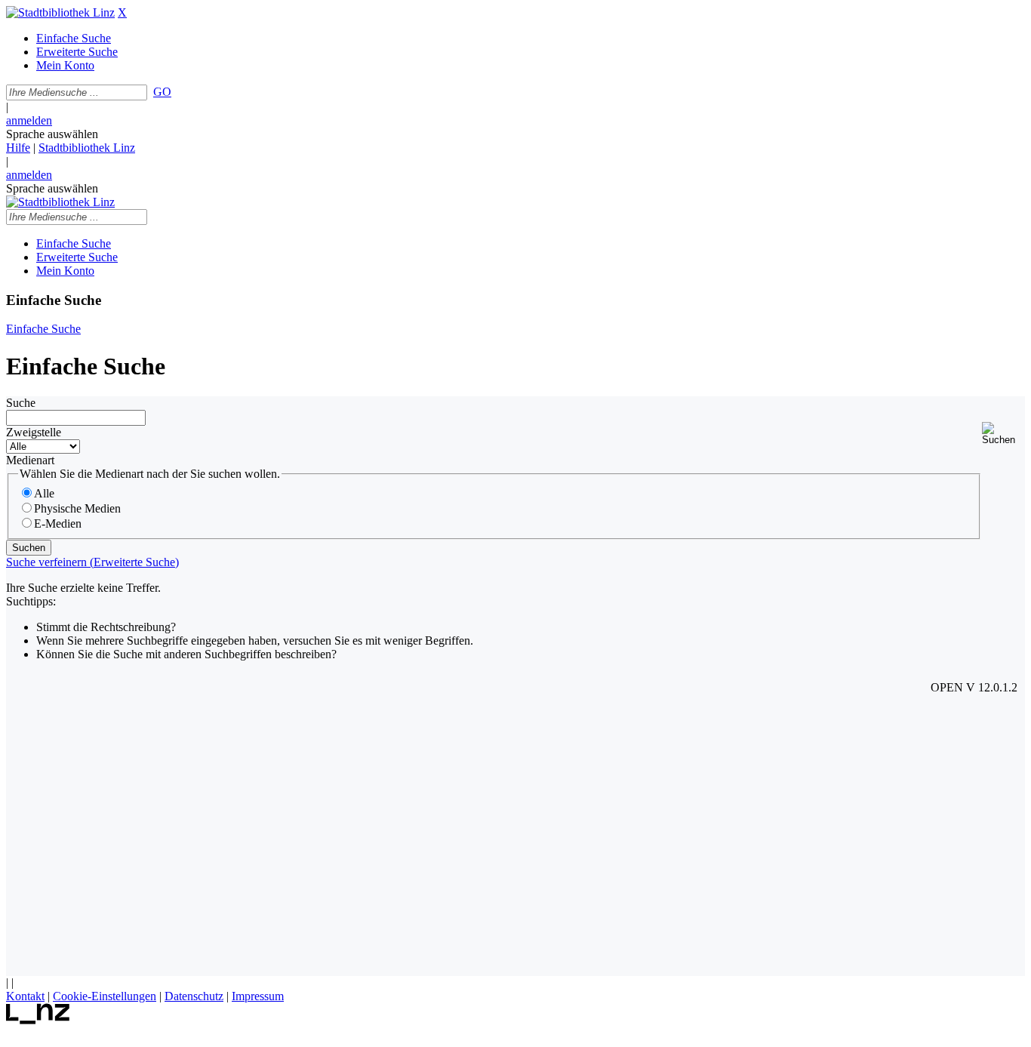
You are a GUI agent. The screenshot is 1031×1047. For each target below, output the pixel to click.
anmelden (29, 120)
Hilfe (18, 147)
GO (162, 91)
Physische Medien (77, 508)
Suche (20, 402)
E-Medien (58, 523)
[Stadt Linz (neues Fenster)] (38, 1020)
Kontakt (25, 996)
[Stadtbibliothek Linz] (60, 12)
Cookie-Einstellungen (104, 996)
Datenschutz (194, 996)
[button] (1003, 433)
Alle (44, 493)
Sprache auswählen (52, 134)
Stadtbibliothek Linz (86, 147)
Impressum (258, 996)
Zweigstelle (33, 432)
